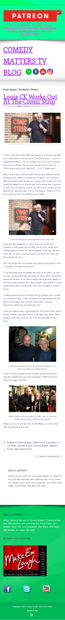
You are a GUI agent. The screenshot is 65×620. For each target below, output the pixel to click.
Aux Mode (48, 606)
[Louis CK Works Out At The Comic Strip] (32, 143)
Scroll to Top (32, 610)
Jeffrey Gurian (22, 106)
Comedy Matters (41, 445)
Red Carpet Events (23, 448)
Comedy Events (25, 445)
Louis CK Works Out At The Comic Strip (30, 98)
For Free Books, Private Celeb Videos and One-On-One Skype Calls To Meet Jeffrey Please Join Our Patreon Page (30, 29)
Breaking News (24, 442)
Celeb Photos (39, 442)
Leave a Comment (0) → (50, 456)
